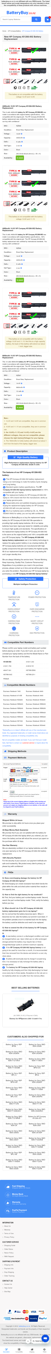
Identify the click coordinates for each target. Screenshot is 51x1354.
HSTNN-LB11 (30, 674)
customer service (28, 743)
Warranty (7, 1230)
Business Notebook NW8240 (13, 708)
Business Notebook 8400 (34, 691)
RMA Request (9, 1256)
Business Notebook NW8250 (36, 708)
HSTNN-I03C (7, 674)
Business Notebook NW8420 (36, 712)
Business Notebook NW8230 (36, 704)
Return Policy (9, 1253)
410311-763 (7, 666)
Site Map (7, 1291)
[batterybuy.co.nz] (25, 14)
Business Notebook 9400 (34, 695)
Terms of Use (9, 1233)
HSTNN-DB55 (30, 670)
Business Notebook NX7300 (13, 721)
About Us (7, 1226)
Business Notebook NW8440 (13, 717)
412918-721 (30, 666)
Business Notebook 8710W (12, 695)
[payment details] (25, 808)
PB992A (6, 679)
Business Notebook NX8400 (13, 725)
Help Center (8, 1288)
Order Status (8, 1249)
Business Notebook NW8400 (13, 712)
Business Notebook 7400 (12, 691)
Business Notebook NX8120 (35, 721)
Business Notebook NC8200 (13, 700)
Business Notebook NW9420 (36, 717)
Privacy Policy (9, 1237)
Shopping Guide (9, 1245)
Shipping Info (8, 1265)
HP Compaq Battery (14, 31)
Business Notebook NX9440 (35, 725)
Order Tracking (9, 1276)
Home (4, 31)
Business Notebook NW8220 (13, 704)
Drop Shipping (9, 1272)
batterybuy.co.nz (24, 1326)
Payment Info (9, 1268)
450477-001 (7, 670)
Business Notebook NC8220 (35, 700)
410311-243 (30, 662)
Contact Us (8, 1284)
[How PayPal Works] (38, 1318)
